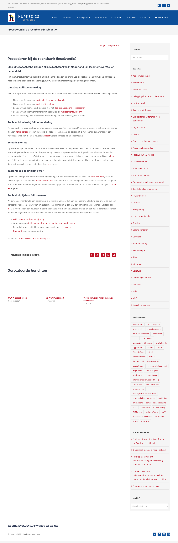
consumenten (147, 338)
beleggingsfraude (154, 329)
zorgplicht (145, 421)
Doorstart (17, 231)
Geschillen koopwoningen (145, 189)
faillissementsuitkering (71, 111)
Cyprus (160, 347)
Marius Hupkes (152, 384)
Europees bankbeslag (143, 148)
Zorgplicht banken (141, 305)
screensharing (159, 407)
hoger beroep (22, 131)
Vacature (137, 270)
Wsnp (135, 421)
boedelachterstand (44, 180)
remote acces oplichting (156, 403)
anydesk (156, 324)
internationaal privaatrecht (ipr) (146, 380)
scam (135, 407)
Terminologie (139, 250)
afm (147, 324)
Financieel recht (140, 168)
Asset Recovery (140, 89)
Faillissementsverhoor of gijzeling (28, 219)
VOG (135, 298)
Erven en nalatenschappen (145, 141)
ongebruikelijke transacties (144, 398)
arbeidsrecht (138, 329)
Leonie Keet (138, 384)
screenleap (145, 407)
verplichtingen (97, 176)
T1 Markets (137, 412)
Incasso (136, 202)
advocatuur (137, 324)
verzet (47, 135)
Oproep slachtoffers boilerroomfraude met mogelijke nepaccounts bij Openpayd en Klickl (149, 475)
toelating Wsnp (152, 412)
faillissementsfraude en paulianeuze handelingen (51, 223)
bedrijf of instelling (45, 104)
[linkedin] (159, 5)
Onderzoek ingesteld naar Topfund (149, 450)
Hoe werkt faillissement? (157, 366)
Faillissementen (25, 238)
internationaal (151, 375)
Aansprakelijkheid (141, 76)
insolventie (137, 375)
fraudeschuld (138, 361)
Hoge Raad (137, 370)
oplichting (163, 398)
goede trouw (138, 366)
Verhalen (137, 284)
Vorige (102, 45)
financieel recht (139, 357)
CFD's (135, 338)
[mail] (168, 534)
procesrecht (138, 403)
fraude (151, 357)
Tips (48, 238)
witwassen (159, 416)
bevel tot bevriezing (141, 334)
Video (135, 291)
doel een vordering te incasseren (70, 108)
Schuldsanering (39, 238)
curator (150, 347)
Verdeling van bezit (142, 277)
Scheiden (137, 236)
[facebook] (164, 5)
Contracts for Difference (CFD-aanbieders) (147, 118)
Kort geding (138, 209)
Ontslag (136, 223)
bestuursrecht (139, 103)
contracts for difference (142, 343)
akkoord (68, 227)
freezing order (153, 361)
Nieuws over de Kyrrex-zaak (146, 486)
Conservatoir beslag (142, 110)
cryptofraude (161, 343)
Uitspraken (138, 264)
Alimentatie (138, 82)
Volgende (112, 45)
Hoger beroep (139, 195)
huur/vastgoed (151, 370)
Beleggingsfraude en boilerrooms (148, 96)
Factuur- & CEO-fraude (143, 154)
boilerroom (157, 334)
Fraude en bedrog (141, 175)
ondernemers (138, 389)
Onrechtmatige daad (142, 216)
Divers (136, 134)
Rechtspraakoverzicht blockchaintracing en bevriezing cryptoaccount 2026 (148, 460)
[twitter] (168, 5)
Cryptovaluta (139, 127)
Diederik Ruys (138, 352)
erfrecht (151, 352)
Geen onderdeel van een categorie (149, 182)
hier (112, 156)
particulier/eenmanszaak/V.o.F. (50, 100)
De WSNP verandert (55, 298)
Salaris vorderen (140, 230)
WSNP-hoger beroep (17, 298)
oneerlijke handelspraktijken (144, 393)
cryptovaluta (138, 347)
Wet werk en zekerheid (142, 416)
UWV (164, 412)
